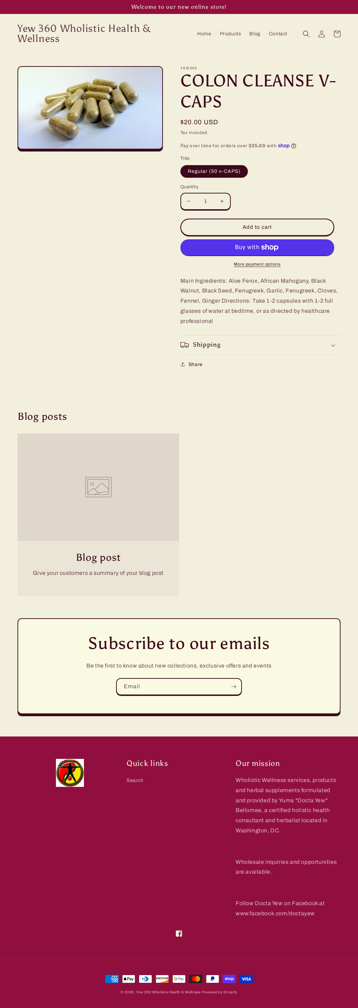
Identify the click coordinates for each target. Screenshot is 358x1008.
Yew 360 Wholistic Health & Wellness (168, 992)
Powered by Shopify (220, 992)
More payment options (257, 264)
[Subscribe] (233, 686)
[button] (306, 34)
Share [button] (195, 364)
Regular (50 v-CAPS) (214, 171)
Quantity (189, 186)
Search (135, 780)
